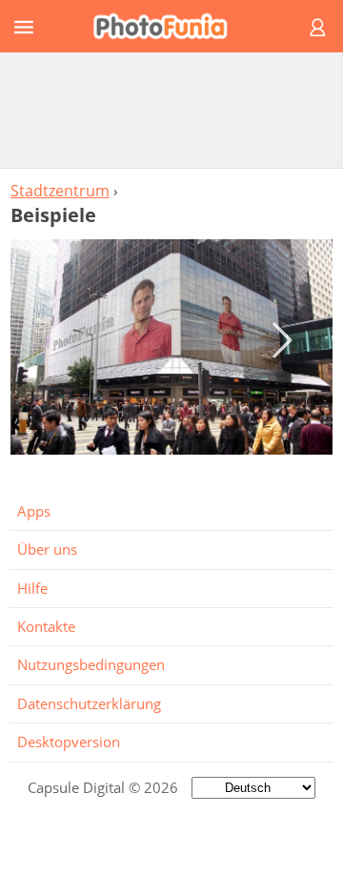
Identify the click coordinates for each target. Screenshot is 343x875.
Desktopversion (68, 741)
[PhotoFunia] (169, 26)
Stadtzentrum (60, 190)
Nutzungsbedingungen (91, 664)
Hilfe (32, 588)
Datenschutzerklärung (89, 703)
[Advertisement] (171, 109)
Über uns (47, 549)
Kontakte (46, 626)
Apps (33, 510)
